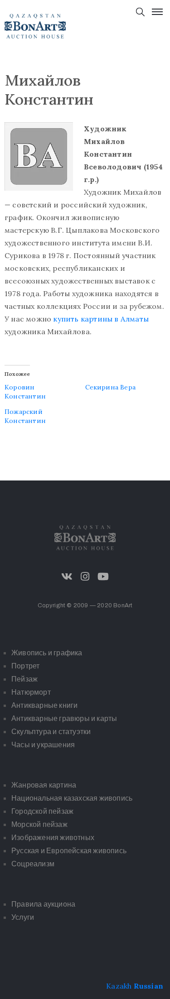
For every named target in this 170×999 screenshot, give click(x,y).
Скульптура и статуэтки (51, 731)
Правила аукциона (43, 904)
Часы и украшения (43, 745)
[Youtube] (103, 576)
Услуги (22, 917)
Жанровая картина (43, 785)
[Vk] (66, 576)
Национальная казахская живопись (71, 798)
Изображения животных (52, 837)
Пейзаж (24, 679)
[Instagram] (85, 576)
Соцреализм (32, 864)
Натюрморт (31, 692)
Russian (148, 985)
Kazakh (118, 985)
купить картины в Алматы (101, 318)
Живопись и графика (47, 653)
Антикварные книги (44, 705)
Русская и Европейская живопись (68, 851)
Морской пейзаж (39, 824)
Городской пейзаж (42, 811)
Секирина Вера (110, 387)
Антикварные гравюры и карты (64, 718)
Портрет (25, 666)
